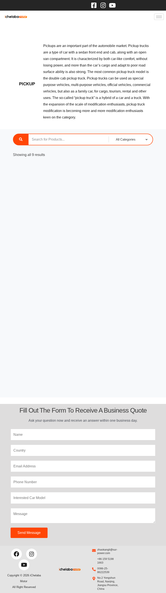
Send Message (29, 533)
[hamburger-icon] (159, 17)
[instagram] (103, 5)
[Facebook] (94, 5)
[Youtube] (112, 5)
